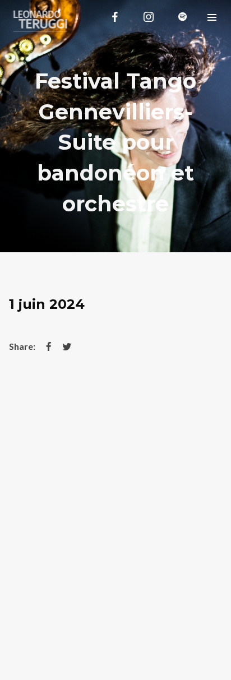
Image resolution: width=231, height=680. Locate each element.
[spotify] (182, 17)
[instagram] (149, 17)
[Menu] (212, 17)
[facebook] (115, 17)
